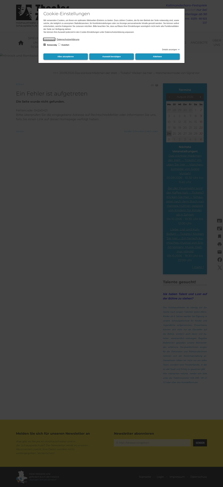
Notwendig (52, 45)
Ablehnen (157, 56)
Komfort (65, 45)
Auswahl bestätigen (111, 56)
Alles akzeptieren (65, 56)
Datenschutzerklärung (68, 39)
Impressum (49, 39)
